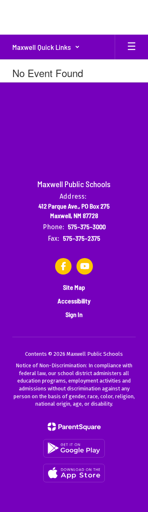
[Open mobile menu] (131, 47)
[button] (46, 47)
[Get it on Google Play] (74, 448)
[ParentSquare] (74, 426)
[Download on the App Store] (74, 473)
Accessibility (74, 301)
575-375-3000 (87, 226)
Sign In (74, 314)
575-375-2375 (81, 238)
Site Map (74, 287)
